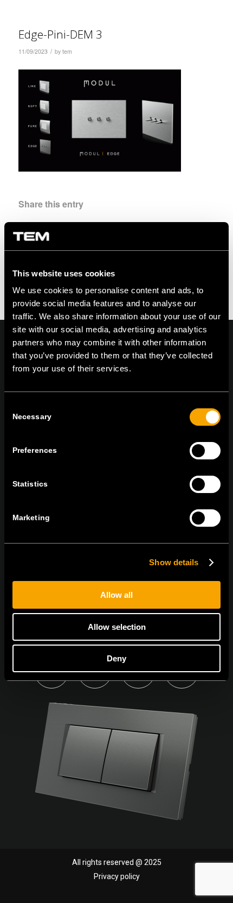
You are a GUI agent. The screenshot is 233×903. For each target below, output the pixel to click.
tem (67, 51)
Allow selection (117, 627)
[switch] (205, 450)
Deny (116, 658)
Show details (173, 562)
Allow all (116, 594)
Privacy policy (117, 876)
